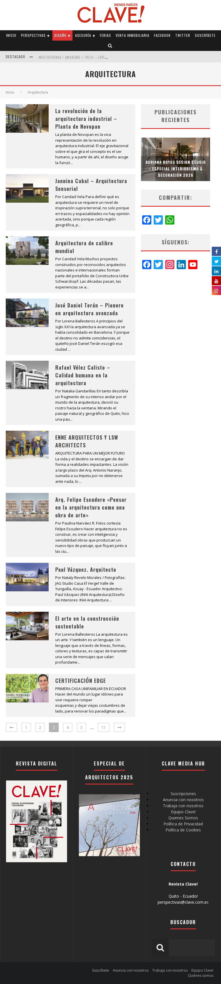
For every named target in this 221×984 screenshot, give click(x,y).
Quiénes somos (201, 975)
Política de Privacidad (183, 824)
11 (103, 727)
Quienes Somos (183, 817)
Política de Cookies (183, 830)
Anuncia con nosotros (183, 799)
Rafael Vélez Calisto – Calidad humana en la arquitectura (82, 375)
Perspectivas (33, 35)
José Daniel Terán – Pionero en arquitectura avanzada (89, 309)
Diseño (60, 35)
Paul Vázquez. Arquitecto (85, 569)
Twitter (182, 35)
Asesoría (83, 35)
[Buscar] (110, 45)
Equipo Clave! (183, 811)
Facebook (162, 35)
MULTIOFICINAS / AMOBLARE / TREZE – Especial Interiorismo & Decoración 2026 (102, 52)
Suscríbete (205, 35)
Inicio (11, 35)
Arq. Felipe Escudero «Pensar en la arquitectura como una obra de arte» (91, 507)
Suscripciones (183, 793)
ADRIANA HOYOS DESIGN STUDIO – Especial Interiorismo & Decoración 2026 (176, 168)
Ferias (105, 35)
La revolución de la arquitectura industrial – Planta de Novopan (86, 118)
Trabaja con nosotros (183, 805)
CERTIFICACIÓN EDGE (80, 680)
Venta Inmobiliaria (132, 35)
